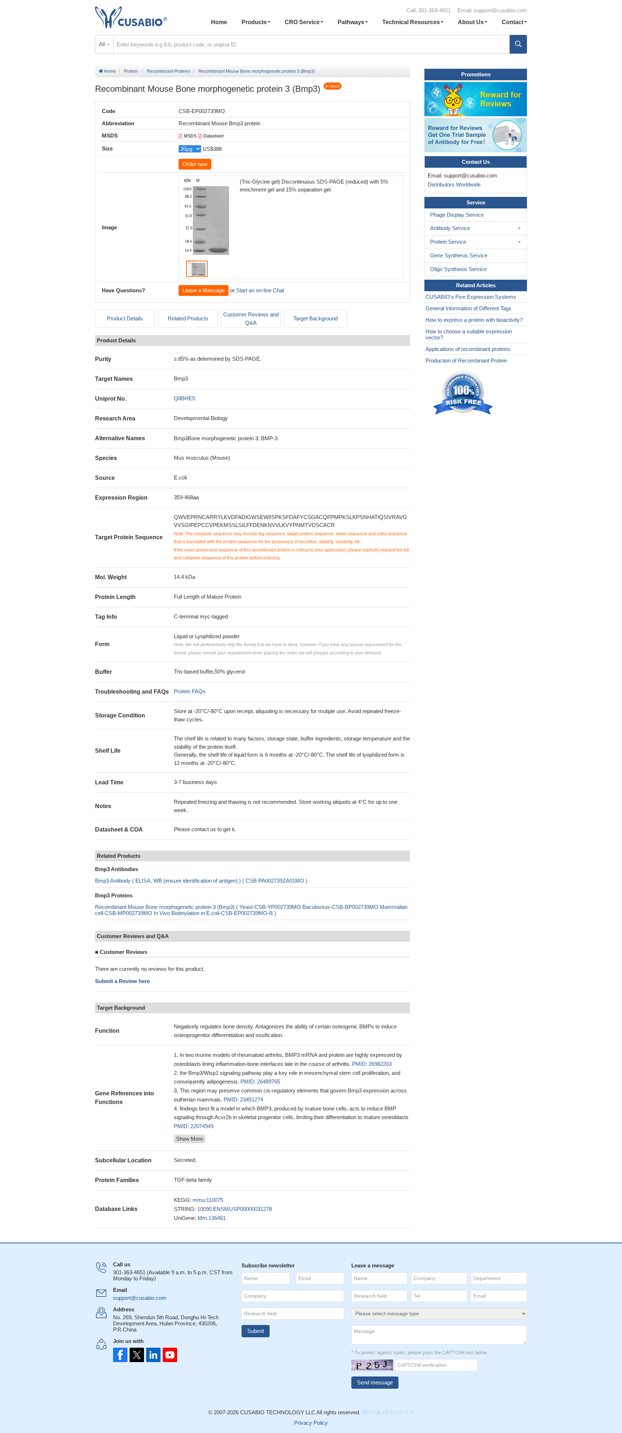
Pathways (351, 22)
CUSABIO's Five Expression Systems (470, 297)
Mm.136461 (212, 1218)
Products (254, 22)
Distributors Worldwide (453, 184)
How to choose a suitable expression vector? (468, 334)
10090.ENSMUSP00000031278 (234, 1209)
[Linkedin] (152, 1355)
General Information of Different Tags (468, 308)
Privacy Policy (311, 1423)
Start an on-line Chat (260, 290)
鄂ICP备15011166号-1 (388, 1412)
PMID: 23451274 (243, 1099)
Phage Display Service (457, 215)
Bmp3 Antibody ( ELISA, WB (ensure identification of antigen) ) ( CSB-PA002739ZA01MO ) (201, 881)
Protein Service (448, 242)
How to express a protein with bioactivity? (474, 320)
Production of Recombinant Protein (466, 360)
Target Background (315, 318)
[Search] (518, 44)
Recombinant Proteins (168, 71)
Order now (194, 164)
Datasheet (213, 136)
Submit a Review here (122, 981)
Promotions (476, 74)
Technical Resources (411, 22)
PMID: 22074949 (193, 1126)
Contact (512, 22)
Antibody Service (450, 228)
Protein (131, 71)
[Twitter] (136, 1355)
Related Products (188, 318)
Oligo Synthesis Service (458, 269)
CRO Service (302, 22)
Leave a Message (203, 290)
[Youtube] (168, 1355)
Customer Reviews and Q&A (251, 318)
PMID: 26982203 (372, 1064)
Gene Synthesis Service (458, 255)
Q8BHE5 (184, 398)
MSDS (190, 136)
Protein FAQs (190, 691)
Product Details (125, 318)
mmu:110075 (208, 1200)
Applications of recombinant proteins (467, 349)
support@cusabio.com (500, 10)
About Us (471, 22)
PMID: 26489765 (260, 1081)
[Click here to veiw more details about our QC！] (464, 393)
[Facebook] (120, 1355)
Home (219, 22)
